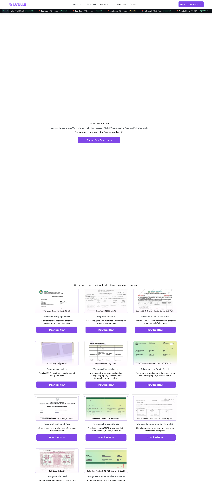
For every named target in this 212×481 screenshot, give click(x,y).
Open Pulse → (205, 11)
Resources (121, 4)
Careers (133, 4)
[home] (17, 4)
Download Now (57, 330)
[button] (79, 4)
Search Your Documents (99, 140)
